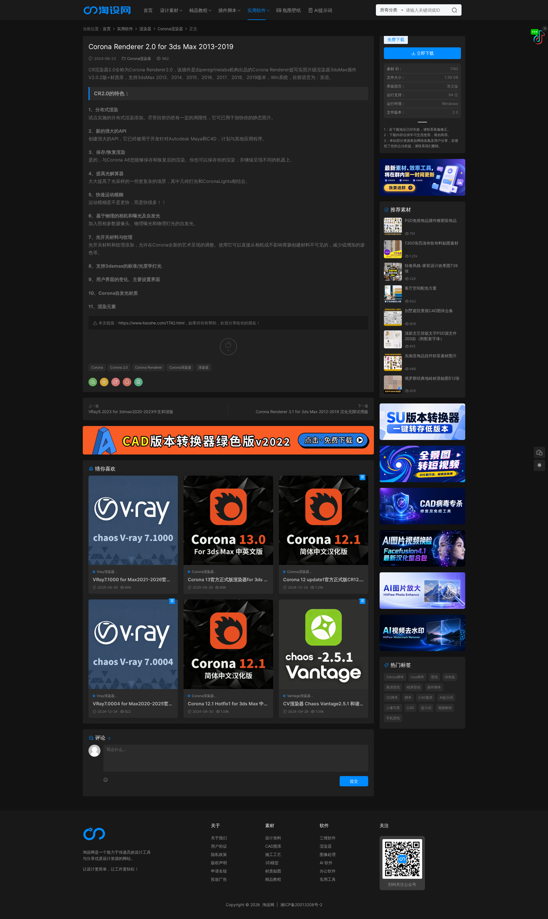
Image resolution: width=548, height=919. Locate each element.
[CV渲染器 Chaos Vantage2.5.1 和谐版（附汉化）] (323, 644)
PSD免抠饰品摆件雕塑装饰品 (431, 220)
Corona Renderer (148, 367)
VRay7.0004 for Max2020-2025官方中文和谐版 (133, 703)
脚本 (408, 697)
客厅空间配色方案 (421, 288)
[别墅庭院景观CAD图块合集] (393, 317)
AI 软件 (326, 862)
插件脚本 (227, 10)
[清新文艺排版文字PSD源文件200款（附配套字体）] (393, 339)
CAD (410, 708)
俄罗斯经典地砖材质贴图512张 (432, 378)
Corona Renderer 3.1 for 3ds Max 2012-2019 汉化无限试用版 (312, 411)
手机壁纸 (393, 718)
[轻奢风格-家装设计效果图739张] (393, 272)
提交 (354, 781)
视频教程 (445, 708)
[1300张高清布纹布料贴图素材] (393, 249)
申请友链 (219, 870)
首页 (148, 10)
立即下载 (425, 53)
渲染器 (203, 367)
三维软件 (328, 837)
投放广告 (219, 879)
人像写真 (393, 708)
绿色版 (450, 677)
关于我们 (219, 837)
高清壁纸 (393, 687)
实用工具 (328, 879)
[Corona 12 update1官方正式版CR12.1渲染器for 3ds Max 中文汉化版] (323, 520)
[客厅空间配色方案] (393, 294)
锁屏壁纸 (413, 687)
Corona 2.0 (119, 367)
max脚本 (417, 677)
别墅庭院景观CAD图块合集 (429, 310)
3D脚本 (392, 697)
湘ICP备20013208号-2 (301, 904)
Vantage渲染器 (299, 696)
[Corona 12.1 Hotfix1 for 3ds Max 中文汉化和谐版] (228, 644)
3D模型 (272, 862)
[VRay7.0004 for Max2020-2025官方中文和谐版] (133, 644)
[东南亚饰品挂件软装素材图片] (393, 362)
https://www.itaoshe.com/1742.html (151, 322)
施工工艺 (273, 854)
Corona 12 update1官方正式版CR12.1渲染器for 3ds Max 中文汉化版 (322, 579)
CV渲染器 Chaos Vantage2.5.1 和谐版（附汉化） (323, 703)
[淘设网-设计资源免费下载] (107, 10)
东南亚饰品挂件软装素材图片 (431, 355)
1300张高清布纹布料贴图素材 (431, 243)
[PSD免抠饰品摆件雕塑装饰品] (393, 227)
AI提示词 (322, 10)
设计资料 (273, 837)
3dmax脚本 (395, 677)
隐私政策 (219, 854)
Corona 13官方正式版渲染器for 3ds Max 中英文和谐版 (228, 579)
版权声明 (219, 862)
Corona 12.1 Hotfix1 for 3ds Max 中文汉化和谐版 (228, 703)
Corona (97, 367)
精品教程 (198, 10)
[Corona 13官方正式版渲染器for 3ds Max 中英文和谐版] (228, 520)
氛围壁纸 (291, 10)
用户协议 (219, 846)
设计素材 (169, 10)
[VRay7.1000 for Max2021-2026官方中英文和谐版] (133, 520)
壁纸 (434, 677)
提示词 (426, 708)
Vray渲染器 (105, 571)
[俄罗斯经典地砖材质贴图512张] (393, 384)
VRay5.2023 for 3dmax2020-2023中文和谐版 (130, 411)
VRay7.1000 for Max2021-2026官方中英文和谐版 (132, 579)
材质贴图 (273, 870)
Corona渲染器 (139, 58)
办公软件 (328, 870)
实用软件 (256, 10)
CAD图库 (425, 697)
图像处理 (328, 854)
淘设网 (268, 904)
